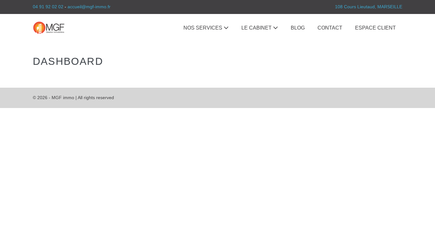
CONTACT (329, 27)
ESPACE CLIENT (375, 27)
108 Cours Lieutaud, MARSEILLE (368, 6)
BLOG (298, 27)
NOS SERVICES (203, 27)
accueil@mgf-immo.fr (89, 6)
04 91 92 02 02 (48, 6)
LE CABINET (257, 27)
